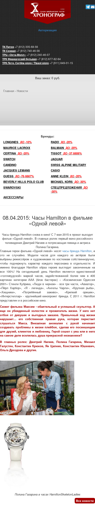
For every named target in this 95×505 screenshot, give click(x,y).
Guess (18, 176)
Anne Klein (66, 176)
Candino (9, 165)
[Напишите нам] (92, 6)
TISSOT (66, 153)
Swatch (9, 159)
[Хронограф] (47, 12)
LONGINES (17, 142)
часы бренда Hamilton (77, 251)
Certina (16, 153)
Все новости (85, 501)
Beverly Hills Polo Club (23, 182)
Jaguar (57, 159)
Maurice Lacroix (16, 148)
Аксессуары (13, 197)
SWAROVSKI (12, 187)
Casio (55, 170)
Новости (22, 91)
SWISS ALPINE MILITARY (68, 165)
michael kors (68, 182)
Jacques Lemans (16, 170)
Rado (61, 142)
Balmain (64, 148)
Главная (8, 91)
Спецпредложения (69, 189)
